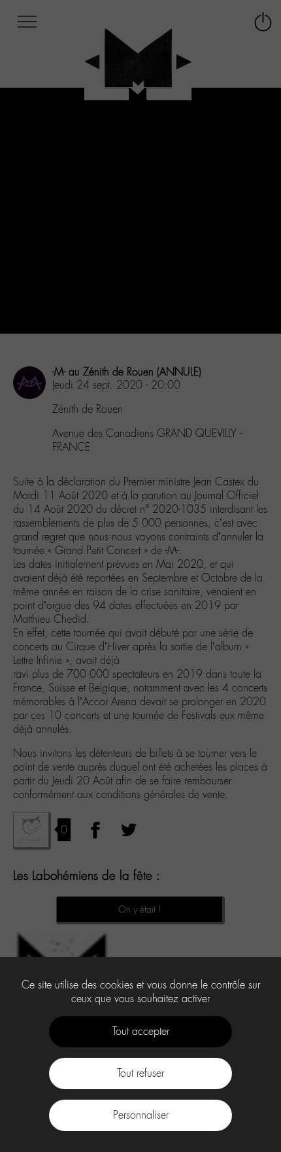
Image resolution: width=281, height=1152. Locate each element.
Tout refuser (140, 1073)
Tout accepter (140, 1031)
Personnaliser (141, 1115)
